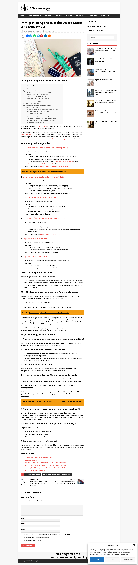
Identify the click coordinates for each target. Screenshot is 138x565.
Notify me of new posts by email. (33, 540)
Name (23, 518)
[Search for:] (102, 37)
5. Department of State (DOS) (33, 100)
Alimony (69, 16)
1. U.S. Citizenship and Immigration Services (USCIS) (39, 93)
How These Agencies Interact (31, 103)
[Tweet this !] (30, 35)
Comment (24, 504)
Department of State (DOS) (35, 238)
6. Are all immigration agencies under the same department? (41, 118)
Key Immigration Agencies (30, 91)
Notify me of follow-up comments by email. (36, 537)
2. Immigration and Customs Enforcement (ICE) (37, 94)
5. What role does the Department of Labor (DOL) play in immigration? (43, 116)
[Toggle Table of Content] (59, 86)
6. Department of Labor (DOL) (33, 102)
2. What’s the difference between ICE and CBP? (37, 111)
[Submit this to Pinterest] (41, 35)
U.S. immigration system (60, 139)
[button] (134, 545)
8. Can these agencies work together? (35, 122)
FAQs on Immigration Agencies (31, 107)
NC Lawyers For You (42, 561)
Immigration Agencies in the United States (34, 89)
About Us (93, 16)
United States (42, 126)
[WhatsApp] (34, 35)
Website (23, 529)
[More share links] (49, 35)
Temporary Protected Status (63, 162)
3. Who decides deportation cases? (34, 113)
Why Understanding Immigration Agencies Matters (37, 105)
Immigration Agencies (33, 475)
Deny (112, 559)
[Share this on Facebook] (27, 35)
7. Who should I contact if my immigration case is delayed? (40, 120)
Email (22, 523)
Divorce (48, 16)
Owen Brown (38, 31)
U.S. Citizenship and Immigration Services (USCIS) (45, 148)
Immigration (48, 31)
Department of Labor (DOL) (35, 256)
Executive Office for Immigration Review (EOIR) (44, 218)
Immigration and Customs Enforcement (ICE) (43, 177)
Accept (97, 559)
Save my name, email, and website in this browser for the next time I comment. (47, 534)
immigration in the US (28, 134)
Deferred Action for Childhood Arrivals (40, 164)
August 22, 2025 (27, 31)
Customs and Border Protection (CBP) (40, 197)
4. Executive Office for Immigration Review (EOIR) (38, 98)
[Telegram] (38, 35)
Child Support (81, 16)
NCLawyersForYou (69, 554)
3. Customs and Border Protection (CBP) (36, 96)
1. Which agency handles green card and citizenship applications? (42, 109)
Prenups (59, 16)
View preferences (128, 559)
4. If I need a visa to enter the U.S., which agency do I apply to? (41, 115)
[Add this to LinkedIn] (45, 35)
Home (22, 16)
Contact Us (105, 16)
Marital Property (34, 16)
